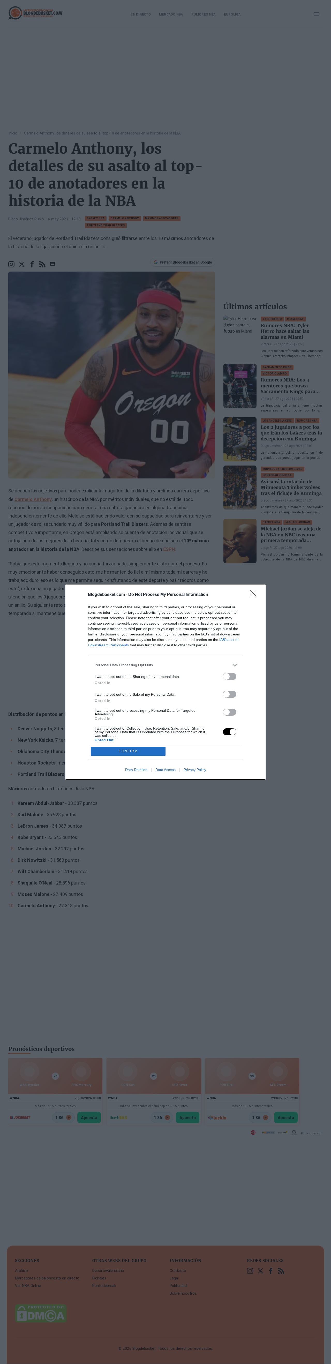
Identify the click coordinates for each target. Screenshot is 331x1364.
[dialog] (165, 682)
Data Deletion (136, 770)
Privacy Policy (195, 770)
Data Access (165, 770)
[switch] (229, 676)
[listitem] (165, 665)
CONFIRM (128, 751)
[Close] (255, 595)
